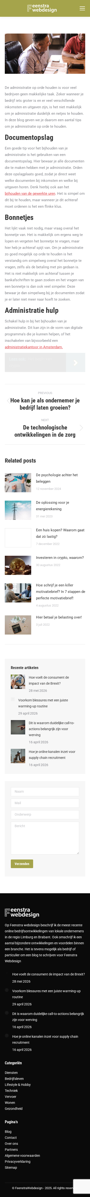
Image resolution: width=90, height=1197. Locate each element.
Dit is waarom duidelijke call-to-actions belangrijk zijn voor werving (51, 729)
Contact (11, 1138)
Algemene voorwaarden (22, 1155)
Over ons (11, 1143)
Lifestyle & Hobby (18, 1085)
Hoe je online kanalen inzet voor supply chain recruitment (52, 755)
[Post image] (18, 482)
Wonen (10, 1103)
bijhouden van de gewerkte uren (30, 193)
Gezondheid (14, 1109)
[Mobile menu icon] (82, 8)
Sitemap (11, 1167)
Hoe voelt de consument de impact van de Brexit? (49, 680)
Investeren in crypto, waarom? (60, 558)
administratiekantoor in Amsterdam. (34, 347)
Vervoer (10, 1097)
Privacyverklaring (17, 1161)
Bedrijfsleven (14, 1079)
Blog (8, 1132)
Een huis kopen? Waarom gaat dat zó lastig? (60, 533)
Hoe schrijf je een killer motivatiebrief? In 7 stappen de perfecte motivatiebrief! (60, 591)
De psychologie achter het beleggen (57, 478)
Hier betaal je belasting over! (59, 617)
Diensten (11, 1073)
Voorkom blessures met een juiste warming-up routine (43, 703)
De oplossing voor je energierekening (52, 505)
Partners (11, 1149)
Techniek (11, 1091)
